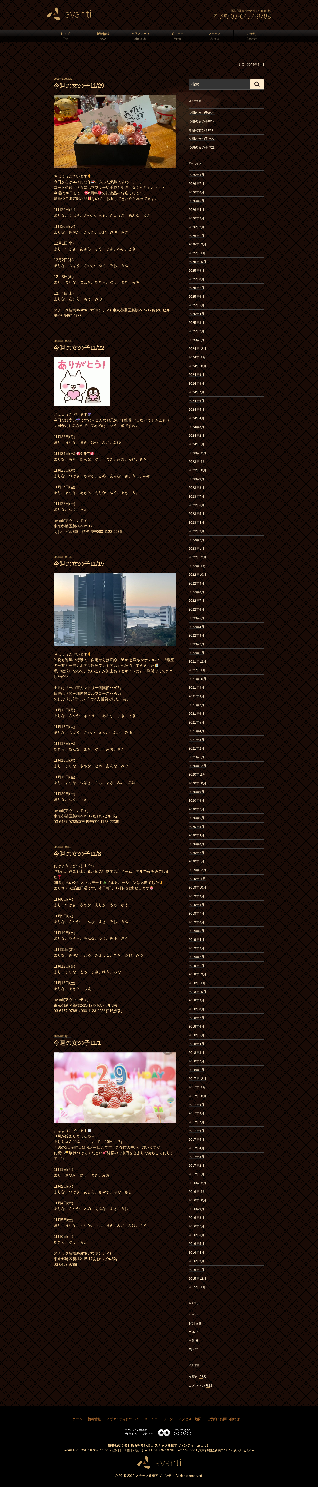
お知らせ (195, 1323)
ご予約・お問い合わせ (223, 1419)
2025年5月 (196, 305)
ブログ (168, 1419)
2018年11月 (197, 983)
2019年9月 (196, 896)
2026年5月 (196, 201)
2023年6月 (196, 505)
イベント (195, 1314)
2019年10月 (197, 887)
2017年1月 (196, 1174)
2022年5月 (196, 618)
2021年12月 (197, 661)
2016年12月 (197, 1183)
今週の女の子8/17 (202, 121)
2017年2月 (196, 1165)
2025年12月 (197, 244)
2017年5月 (196, 1139)
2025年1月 (196, 340)
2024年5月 (196, 409)
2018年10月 (197, 992)
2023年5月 (196, 513)
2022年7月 (196, 600)
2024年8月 (196, 383)
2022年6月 (196, 609)
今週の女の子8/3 (201, 130)
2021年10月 (197, 679)
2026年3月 (196, 218)
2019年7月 (196, 913)
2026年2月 (196, 227)
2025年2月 (196, 331)
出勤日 (193, 1340)
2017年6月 (196, 1131)
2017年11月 (197, 1087)
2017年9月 (196, 1105)
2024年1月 (196, 444)
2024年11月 (197, 357)
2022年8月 (196, 592)
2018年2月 (196, 1061)
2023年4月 (196, 522)
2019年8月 (196, 905)
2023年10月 (197, 470)
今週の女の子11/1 (77, 1042)
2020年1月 (196, 861)
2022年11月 (197, 566)
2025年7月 (196, 288)
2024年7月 (196, 392)
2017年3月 (196, 1157)
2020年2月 (196, 853)
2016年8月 (196, 1217)
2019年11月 (197, 879)
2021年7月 (196, 705)
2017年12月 (197, 1079)
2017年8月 (196, 1113)
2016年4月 (196, 1252)
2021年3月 (196, 740)
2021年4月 (196, 731)
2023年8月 (196, 487)
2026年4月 (196, 209)
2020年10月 (197, 783)
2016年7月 (196, 1226)
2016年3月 (196, 1261)
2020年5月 (196, 827)
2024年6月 (196, 401)
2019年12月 (197, 870)
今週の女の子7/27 (202, 139)
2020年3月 (196, 844)
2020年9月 (196, 792)
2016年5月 (196, 1244)
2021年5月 (196, 722)
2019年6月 (196, 922)
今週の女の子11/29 (78, 85)
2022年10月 (197, 574)
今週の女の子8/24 (202, 113)
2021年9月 (196, 687)
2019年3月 (196, 948)
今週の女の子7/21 (202, 147)
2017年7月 (196, 1122)
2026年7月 (196, 183)
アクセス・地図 (190, 1419)
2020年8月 (196, 800)
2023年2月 (196, 540)
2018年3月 (196, 1052)
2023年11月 (197, 461)
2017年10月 (197, 1096)
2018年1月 (196, 1070)
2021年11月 (197, 670)
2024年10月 (197, 366)
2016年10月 (197, 1200)
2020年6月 (196, 818)
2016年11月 (197, 1191)
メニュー (151, 1419)
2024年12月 (197, 348)
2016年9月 (196, 1209)
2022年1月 (196, 653)
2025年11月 (197, 253)
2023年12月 (197, 453)
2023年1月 (196, 548)
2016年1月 (196, 1270)
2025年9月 (196, 270)
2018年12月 (197, 974)
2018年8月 (196, 1009)
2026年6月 (196, 192)
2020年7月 (196, 809)
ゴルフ (193, 1332)
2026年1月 (196, 236)
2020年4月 (196, 835)
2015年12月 (197, 1278)
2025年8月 (196, 279)
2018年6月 (196, 1026)
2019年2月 (196, 957)
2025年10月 (197, 262)
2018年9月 (196, 1000)
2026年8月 (196, 175)
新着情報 (94, 1419)
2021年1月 (196, 757)
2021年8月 (196, 696)
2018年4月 (196, 1044)
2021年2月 (196, 748)
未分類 (193, 1349)
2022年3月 (196, 635)
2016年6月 (196, 1235)
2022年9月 (196, 583)
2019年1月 (196, 966)
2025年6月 (196, 296)
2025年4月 (196, 314)
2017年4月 (196, 1148)
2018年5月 (196, 1035)
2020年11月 (197, 774)
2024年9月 (196, 375)
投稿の (197, 1376)
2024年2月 (196, 435)
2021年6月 (196, 713)
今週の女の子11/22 (78, 347)
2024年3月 (196, 427)
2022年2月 (196, 644)
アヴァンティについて (122, 1419)
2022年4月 (196, 627)
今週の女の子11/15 (78, 563)
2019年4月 (196, 940)
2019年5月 (196, 931)
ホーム (77, 1419)
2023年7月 (196, 496)
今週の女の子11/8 (77, 853)
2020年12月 (197, 766)
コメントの (200, 1385)
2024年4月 (196, 418)
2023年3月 (196, 531)
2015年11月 (197, 1287)
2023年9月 (196, 479)
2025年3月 (196, 322)
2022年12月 (197, 557)
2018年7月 (196, 1018)
